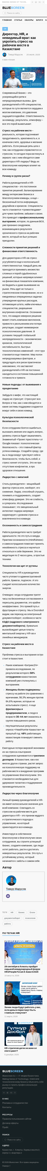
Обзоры (29, 20)
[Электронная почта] (8, 896)
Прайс (5, 1127)
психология (30, 918)
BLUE (13, 7)
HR (5, 29)
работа (7, 924)
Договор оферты (10, 1123)
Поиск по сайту (13, 13)
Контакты (6, 1107)
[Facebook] (43, 2)
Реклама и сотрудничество (15, 1103)
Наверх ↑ (6, 1166)
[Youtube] (39, 2)
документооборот (12, 918)
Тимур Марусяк (15, 55)
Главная (7, 20)
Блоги (39, 20)
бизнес (21, 912)
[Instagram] (35, 2)
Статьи (18, 20)
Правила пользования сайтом (16, 1119)
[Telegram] (32, 2)
